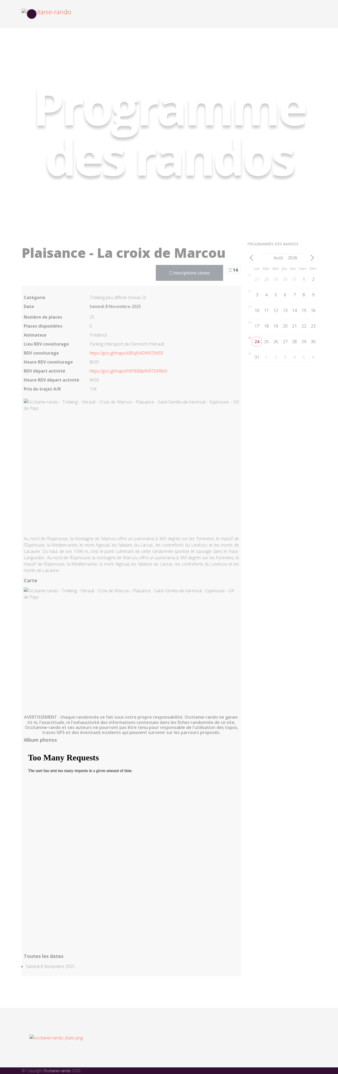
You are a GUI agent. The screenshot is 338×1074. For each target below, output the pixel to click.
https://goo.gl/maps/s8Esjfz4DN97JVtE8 (126, 353)
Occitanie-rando (57, 1070)
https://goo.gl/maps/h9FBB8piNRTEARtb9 (128, 371)
